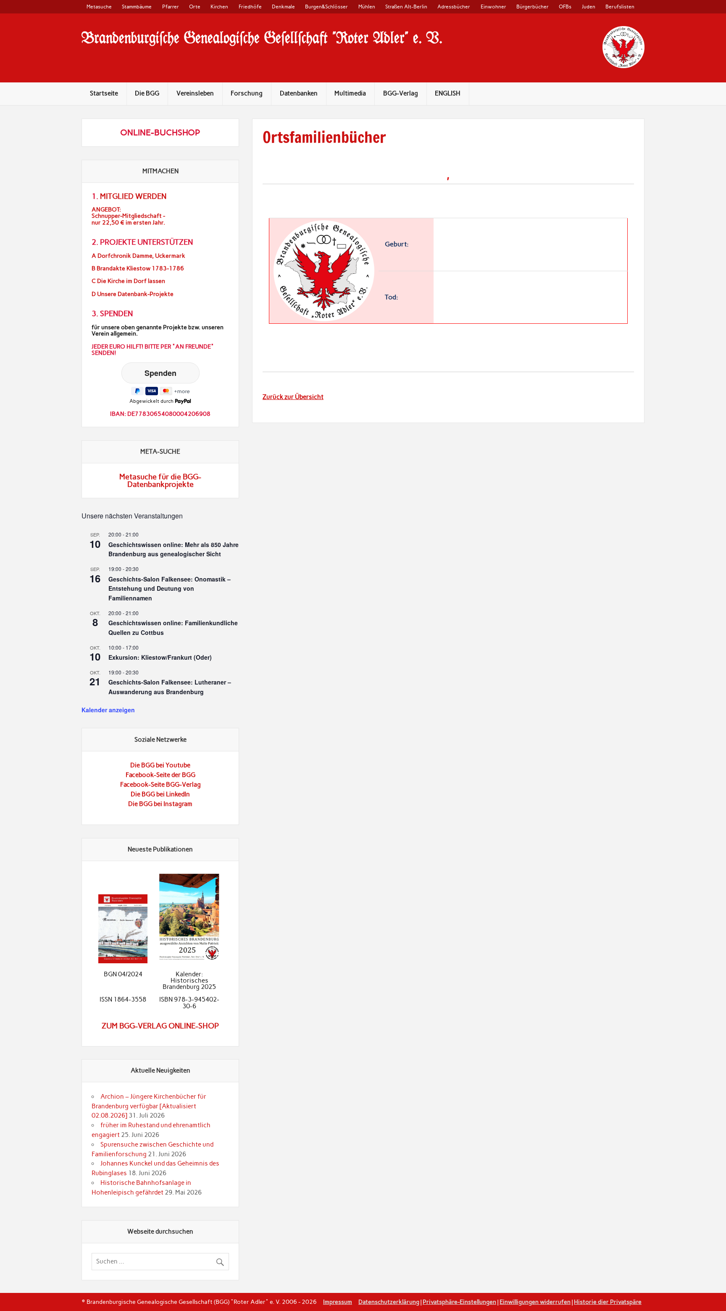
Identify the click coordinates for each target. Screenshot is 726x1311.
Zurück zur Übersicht (293, 397)
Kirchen (219, 6)
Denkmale (283, 6)
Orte (194, 6)
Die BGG (147, 93)
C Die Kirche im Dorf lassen (128, 281)
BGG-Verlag (400, 93)
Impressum (337, 1301)
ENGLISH (447, 93)
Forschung (247, 93)
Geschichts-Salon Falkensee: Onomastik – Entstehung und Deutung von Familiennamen (169, 588)
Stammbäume (137, 6)
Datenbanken (299, 93)
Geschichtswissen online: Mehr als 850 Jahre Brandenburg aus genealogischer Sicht (173, 549)
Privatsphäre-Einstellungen (459, 1301)
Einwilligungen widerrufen (535, 1301)
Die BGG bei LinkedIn (160, 794)
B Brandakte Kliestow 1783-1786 (138, 268)
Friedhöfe (250, 6)
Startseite (104, 93)
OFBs (565, 6)
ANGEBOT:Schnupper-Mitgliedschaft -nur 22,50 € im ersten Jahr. (128, 216)
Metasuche (99, 6)
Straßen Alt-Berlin (406, 6)
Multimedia (350, 93)
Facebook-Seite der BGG (160, 775)
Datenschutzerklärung (388, 1301)
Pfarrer (170, 6)
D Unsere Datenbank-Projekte (133, 294)
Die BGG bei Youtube (160, 765)
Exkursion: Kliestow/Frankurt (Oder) (160, 657)
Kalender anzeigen (108, 710)
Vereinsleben (195, 93)
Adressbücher (453, 6)
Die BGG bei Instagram (160, 804)
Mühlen (366, 6)
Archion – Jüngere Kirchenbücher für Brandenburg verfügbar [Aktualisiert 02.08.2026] (149, 1106)
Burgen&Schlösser (326, 6)
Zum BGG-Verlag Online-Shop (160, 1026)
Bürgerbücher (532, 6)
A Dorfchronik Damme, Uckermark (138, 255)
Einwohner (493, 6)
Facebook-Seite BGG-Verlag (160, 784)
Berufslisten (619, 6)
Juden (588, 6)
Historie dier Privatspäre (608, 1301)
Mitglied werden (133, 196)
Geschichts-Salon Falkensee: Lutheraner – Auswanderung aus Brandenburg (169, 687)
